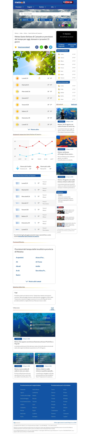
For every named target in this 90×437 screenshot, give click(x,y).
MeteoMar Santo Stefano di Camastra (28, 236)
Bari (64, 410)
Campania (22, 407)
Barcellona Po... (41, 271)
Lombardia (35, 392)
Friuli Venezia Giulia (25, 401)
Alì (17, 262)
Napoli (53, 407)
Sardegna (34, 416)
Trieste (53, 398)
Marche (34, 398)
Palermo (53, 416)
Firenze (65, 401)
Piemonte (22, 389)
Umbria (22, 404)
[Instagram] (62, 25)
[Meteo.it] (20, 2)
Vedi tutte (52, 308)
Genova (53, 392)
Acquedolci (19, 257)
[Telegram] (50, 47)
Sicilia (21, 416)
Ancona (53, 401)
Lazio (33, 404)
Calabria (34, 413)
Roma (64, 404)
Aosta (64, 389)
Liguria (22, 392)
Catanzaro (66, 413)
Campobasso (54, 410)
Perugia (53, 404)
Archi (18, 271)
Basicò (18, 275)
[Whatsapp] (41, 47)
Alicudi (18, 266)
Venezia (65, 395)
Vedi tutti (74, 104)
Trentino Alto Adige (25, 395)
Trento (53, 395)
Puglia (34, 410)
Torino (53, 389)
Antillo (38, 266)
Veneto (34, 395)
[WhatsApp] (69, 25)
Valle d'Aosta (35, 389)
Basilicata (22, 413)
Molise (22, 410)
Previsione (61, 121)
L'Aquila (65, 407)
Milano (65, 392)
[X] (66, 25)
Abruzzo (34, 407)
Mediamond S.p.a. (24, 430)
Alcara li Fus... (40, 257)
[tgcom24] (68, 2)
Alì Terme (39, 262)
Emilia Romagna (24, 398)
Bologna (65, 398)
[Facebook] (59, 25)
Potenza (53, 413)
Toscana (34, 401)
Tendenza (18, 338)
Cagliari (65, 416)
